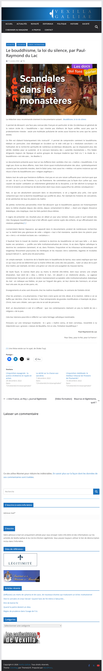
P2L (23, 61)
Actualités (22, 24)
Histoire (74, 24)
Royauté (35, 24)
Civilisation (21, 44)
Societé (85, 24)
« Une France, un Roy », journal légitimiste (26, 398)
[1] (24, 223)
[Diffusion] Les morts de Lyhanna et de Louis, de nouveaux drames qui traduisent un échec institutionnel (48, 594)
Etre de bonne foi (11, 603)
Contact (49, 30)
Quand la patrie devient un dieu (17, 607)
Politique (61, 24)
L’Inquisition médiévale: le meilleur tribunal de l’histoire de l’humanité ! (78, 375)
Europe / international (36, 44)
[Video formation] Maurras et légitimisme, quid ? (75, 400)
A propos (36, 30)
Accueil (9, 24)
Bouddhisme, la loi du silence (74, 119)
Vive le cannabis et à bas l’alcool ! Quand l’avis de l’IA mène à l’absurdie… (34, 599)
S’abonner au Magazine (17, 30)
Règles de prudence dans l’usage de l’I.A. (21, 611)
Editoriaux (48, 24)
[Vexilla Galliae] (51, 9)
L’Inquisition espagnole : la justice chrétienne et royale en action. (19, 375)
